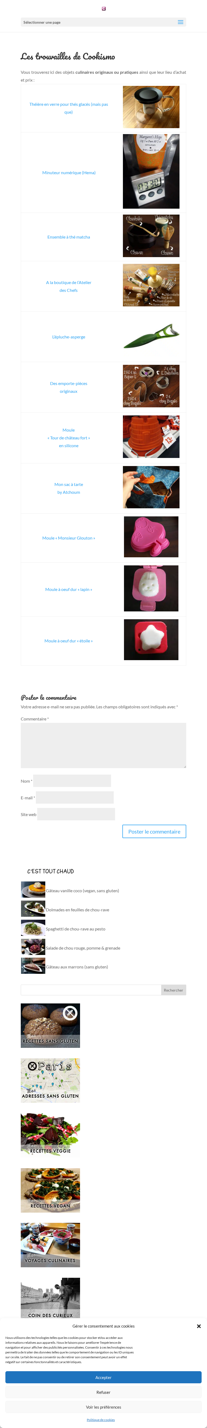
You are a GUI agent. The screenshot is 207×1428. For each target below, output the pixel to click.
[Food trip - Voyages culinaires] (50, 1265)
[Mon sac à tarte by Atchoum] (151, 488)
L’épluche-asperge (68, 336)
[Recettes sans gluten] (50, 1046)
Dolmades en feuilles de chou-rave (77, 909)
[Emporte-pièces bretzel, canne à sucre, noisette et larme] (151, 387)
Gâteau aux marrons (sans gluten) (77, 966)
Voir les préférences (103, 1407)
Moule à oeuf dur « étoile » (68, 640)
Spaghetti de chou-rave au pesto (75, 928)
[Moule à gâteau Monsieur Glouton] (151, 538)
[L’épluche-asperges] (151, 336)
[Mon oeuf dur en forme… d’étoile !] (151, 641)
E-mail (28, 797)
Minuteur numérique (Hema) (69, 172)
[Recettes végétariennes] (50, 1155)
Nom (26, 780)
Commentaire (35, 718)
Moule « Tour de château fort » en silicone (68, 437)
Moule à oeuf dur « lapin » (68, 589)
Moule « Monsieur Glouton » (68, 537)
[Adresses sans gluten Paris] (50, 1101)
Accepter (103, 1377)
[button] (199, 1326)
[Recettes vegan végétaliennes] (50, 1210)
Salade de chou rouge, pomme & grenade (83, 947)
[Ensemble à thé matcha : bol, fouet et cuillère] (151, 237)
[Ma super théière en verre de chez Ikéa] (151, 108)
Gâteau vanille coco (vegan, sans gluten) (82, 890)
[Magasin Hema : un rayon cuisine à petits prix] (151, 437)
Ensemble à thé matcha (68, 236)
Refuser (103, 1392)
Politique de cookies (101, 1420)
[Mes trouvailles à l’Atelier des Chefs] (151, 286)
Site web (28, 814)
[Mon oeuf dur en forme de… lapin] (151, 589)
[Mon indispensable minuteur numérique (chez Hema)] (151, 172)
